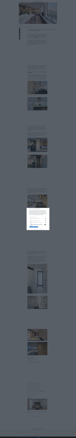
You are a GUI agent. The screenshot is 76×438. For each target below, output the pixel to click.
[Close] (48, 209)
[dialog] (38, 219)
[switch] (45, 218)
